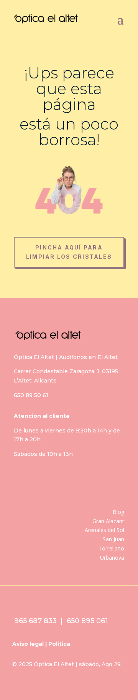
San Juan (113, 539)
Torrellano (111, 548)
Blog (118, 511)
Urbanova (112, 557)
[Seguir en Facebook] (25, 482)
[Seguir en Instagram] (50, 482)
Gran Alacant (108, 521)
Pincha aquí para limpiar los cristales (69, 252)
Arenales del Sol (104, 530)
